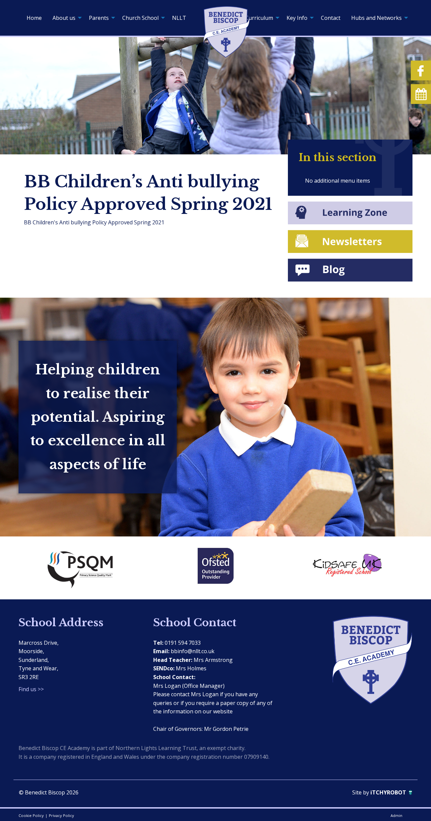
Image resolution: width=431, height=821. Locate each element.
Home (34, 18)
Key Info (297, 18)
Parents (99, 18)
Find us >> (31, 689)
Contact (330, 18)
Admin (396, 815)
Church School (140, 18)
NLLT (179, 18)
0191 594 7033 (183, 642)
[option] (84, 567)
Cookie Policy (31, 815)
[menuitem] (34, 17)
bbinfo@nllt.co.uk (192, 651)
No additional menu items (337, 180)
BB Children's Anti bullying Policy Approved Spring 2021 (94, 222)
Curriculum (259, 18)
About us (64, 18)
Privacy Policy (61, 815)
